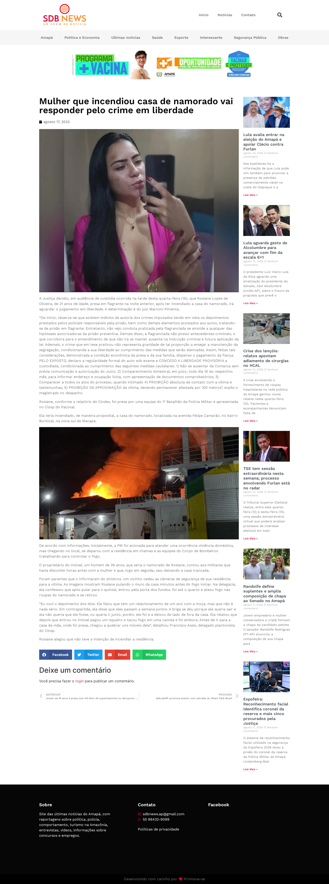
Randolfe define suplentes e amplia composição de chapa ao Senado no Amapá (264, 593)
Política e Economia (82, 37)
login (79, 681)
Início (204, 15)
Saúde (157, 37)
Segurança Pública (250, 37)
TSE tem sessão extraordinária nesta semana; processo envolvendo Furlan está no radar (266, 478)
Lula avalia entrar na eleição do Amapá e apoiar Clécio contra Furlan (263, 141)
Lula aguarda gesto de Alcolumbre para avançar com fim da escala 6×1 (265, 250)
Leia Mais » (250, 195)
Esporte (181, 37)
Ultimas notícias (125, 37)
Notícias (225, 15)
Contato (248, 15)
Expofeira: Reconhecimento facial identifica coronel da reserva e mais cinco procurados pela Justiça (265, 711)
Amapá (47, 37)
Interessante (211, 37)
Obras (283, 37)
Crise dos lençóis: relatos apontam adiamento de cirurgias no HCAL (266, 358)
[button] (279, 15)
